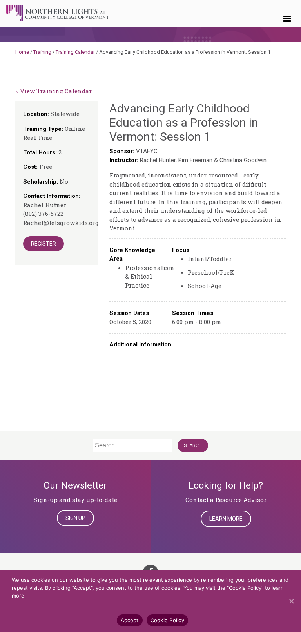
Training (42, 52)
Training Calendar (75, 52)
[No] (291, 601)
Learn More (226, 519)
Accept (130, 620)
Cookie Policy (167, 620)
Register (43, 244)
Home (22, 52)
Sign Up (75, 518)
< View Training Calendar (53, 91)
